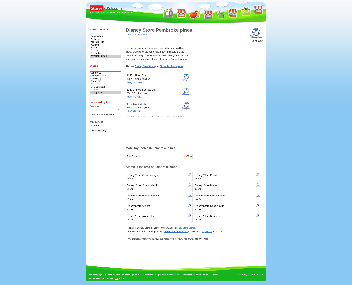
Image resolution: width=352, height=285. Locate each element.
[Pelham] (105, 47)
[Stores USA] (106, 10)
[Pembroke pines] (105, 56)
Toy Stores (207, 231)
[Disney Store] (105, 92)
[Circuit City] (105, 78)
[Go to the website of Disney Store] (256, 38)
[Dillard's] (105, 89)
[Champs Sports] (105, 75)
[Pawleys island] (105, 36)
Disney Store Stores (145, 66)
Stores (122, 278)
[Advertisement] (104, 200)
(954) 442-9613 (134, 111)
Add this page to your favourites (104, 275)
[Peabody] (105, 39)
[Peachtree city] (105, 42)
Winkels (96, 278)
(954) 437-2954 (134, 82)
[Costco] (105, 84)
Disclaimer (187, 275)
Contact (214, 275)
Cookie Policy (201, 275)
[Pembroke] (105, 53)
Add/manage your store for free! (137, 275)
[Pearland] (105, 45)
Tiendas (109, 278)
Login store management (167, 275)
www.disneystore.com (136, 34)
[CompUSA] (105, 81)
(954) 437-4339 (134, 97)
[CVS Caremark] (105, 87)
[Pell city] (105, 50)
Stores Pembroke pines (171, 66)
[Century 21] (105, 73)
